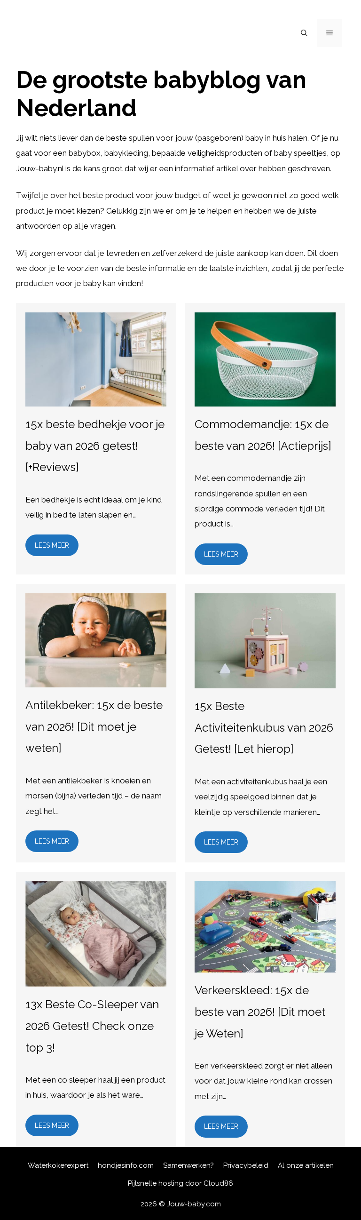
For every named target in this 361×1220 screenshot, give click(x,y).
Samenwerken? (188, 1165)
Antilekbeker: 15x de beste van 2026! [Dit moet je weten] (94, 726)
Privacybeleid (245, 1165)
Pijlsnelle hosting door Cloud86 (180, 1183)
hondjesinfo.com (126, 1165)
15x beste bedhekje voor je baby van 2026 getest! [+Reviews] (95, 445)
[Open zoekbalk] (304, 33)
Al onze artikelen (306, 1165)
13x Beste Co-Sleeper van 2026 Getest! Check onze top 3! (92, 1025)
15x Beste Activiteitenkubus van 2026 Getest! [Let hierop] (264, 727)
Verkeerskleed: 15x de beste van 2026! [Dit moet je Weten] (260, 1011)
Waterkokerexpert (58, 1165)
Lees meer (52, 545)
